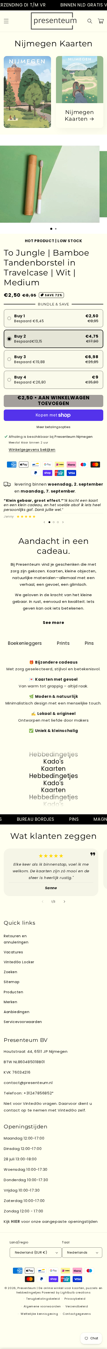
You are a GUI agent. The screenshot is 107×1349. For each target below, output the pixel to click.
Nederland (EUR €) (31, 1252)
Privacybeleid (74, 1299)
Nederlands (77, 1252)
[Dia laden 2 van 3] (54, 522)
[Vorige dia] (44, 522)
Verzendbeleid (76, 1306)
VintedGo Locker (19, 962)
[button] (6, 21)
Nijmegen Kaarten (79, 115)
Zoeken (10, 971)
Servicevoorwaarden (23, 1021)
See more (53, 622)
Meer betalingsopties (53, 427)
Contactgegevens (77, 1314)
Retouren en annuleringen (16, 939)
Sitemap (11, 981)
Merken (10, 1001)
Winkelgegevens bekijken (32, 449)
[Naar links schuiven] (42, 901)
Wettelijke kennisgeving (39, 1314)
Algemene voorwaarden (42, 1306)
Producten (13, 992)
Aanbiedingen (16, 1011)
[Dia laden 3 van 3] (58, 522)
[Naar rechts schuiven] (64, 901)
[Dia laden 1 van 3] (51, 229)
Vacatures (13, 952)
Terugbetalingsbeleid (43, 1299)
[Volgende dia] (62, 522)
